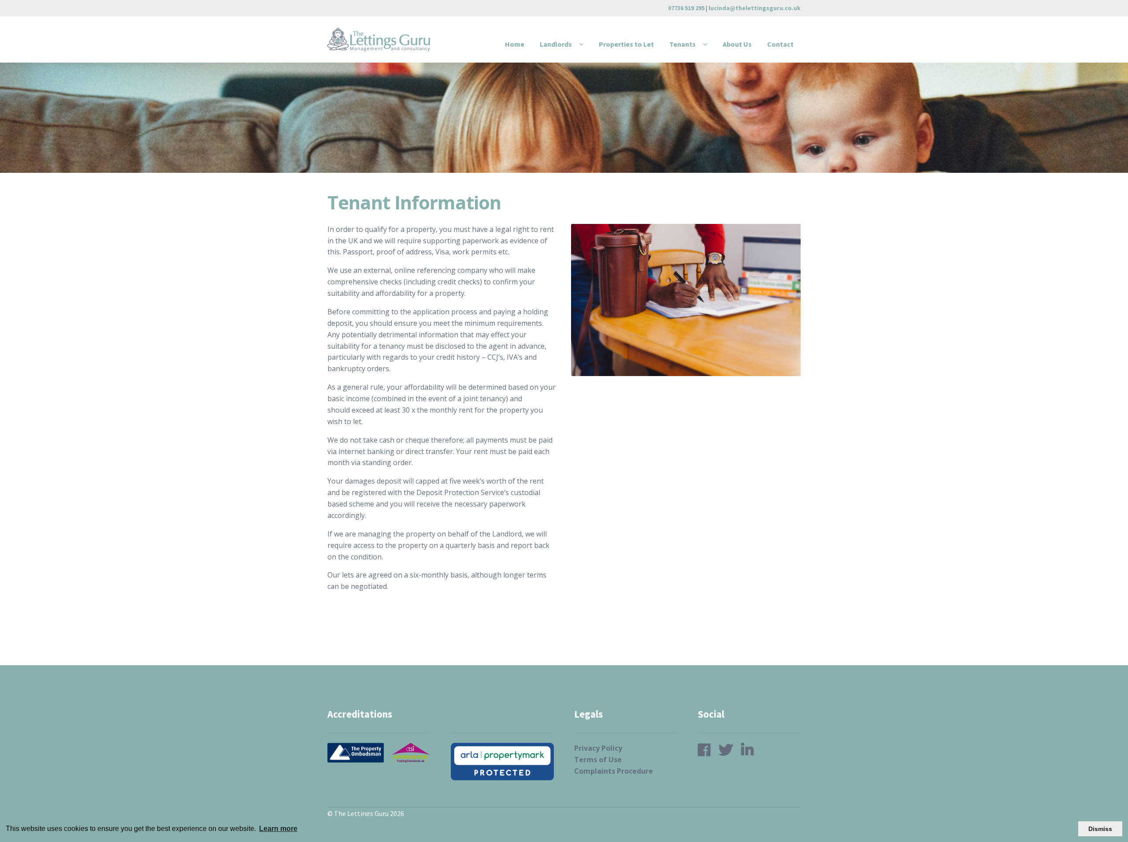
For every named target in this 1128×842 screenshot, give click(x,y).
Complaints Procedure (613, 771)
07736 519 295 (686, 8)
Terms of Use (598, 759)
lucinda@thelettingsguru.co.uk (755, 8)
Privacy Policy (598, 748)
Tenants (682, 44)
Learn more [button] (278, 828)
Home (514, 44)
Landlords (556, 44)
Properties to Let (626, 44)
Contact (780, 44)
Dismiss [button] (1100, 828)
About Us (737, 44)
